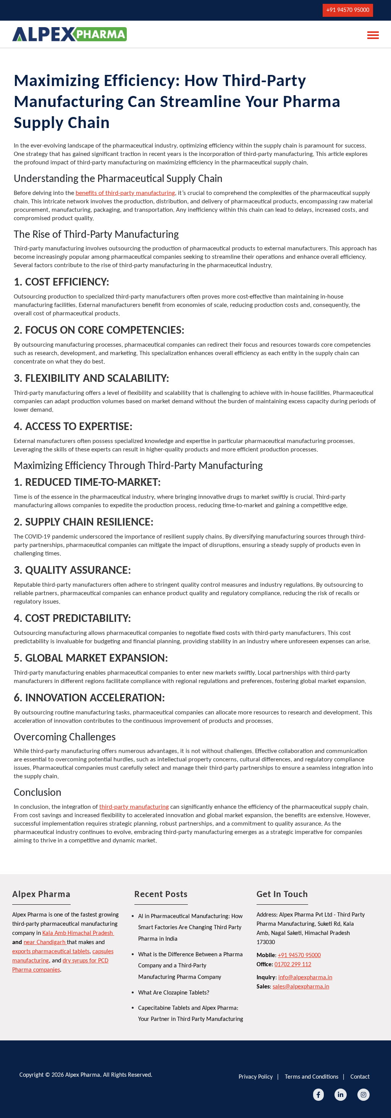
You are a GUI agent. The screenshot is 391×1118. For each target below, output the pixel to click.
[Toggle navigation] (371, 34)
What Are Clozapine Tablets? (173, 993)
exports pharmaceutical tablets (50, 952)
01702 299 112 (293, 965)
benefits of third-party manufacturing (125, 193)
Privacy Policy (256, 1077)
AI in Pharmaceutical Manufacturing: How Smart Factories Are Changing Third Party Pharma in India (190, 928)
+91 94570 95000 (347, 10)
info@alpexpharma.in (305, 978)
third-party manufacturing (134, 807)
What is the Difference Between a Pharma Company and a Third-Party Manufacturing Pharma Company (190, 966)
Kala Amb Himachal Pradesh (77, 933)
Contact (360, 1077)
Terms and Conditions (311, 1077)
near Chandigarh (44, 943)
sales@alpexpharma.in (301, 987)
